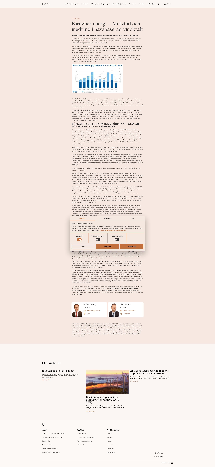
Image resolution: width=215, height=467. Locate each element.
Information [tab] (107, 218)
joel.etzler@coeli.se (129, 310)
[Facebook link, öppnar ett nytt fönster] (155, 453)
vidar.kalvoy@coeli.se (93, 310)
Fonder (84, 4)
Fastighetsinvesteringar (84, 441)
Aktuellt (109, 437)
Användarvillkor (47, 445)
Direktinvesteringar (71, 4)
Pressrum (110, 448)
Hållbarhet (80, 445)
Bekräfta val (107, 246)
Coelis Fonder (81, 433)
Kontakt (141, 4)
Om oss (132, 4)
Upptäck (80, 430)
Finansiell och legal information (52, 437)
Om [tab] (133, 218)
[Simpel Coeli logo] (44, 425)
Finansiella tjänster (118, 4)
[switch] (98, 239)
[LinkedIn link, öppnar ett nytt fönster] (162, 453)
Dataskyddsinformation (49, 448)
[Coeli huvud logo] (46, 4)
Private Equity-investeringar (86, 437)
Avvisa (83, 246)
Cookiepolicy (46, 441)
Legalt (44, 430)
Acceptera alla (131, 246)
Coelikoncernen (113, 430)
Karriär (109, 441)
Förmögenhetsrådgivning (99, 4)
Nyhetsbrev (111, 452)
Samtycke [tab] (82, 218)
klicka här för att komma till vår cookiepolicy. (112, 230)
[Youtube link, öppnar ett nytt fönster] (158, 453)
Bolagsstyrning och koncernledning (53, 433)
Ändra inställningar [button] (165, 462)
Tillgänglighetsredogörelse (50, 452)
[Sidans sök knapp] (158, 4)
